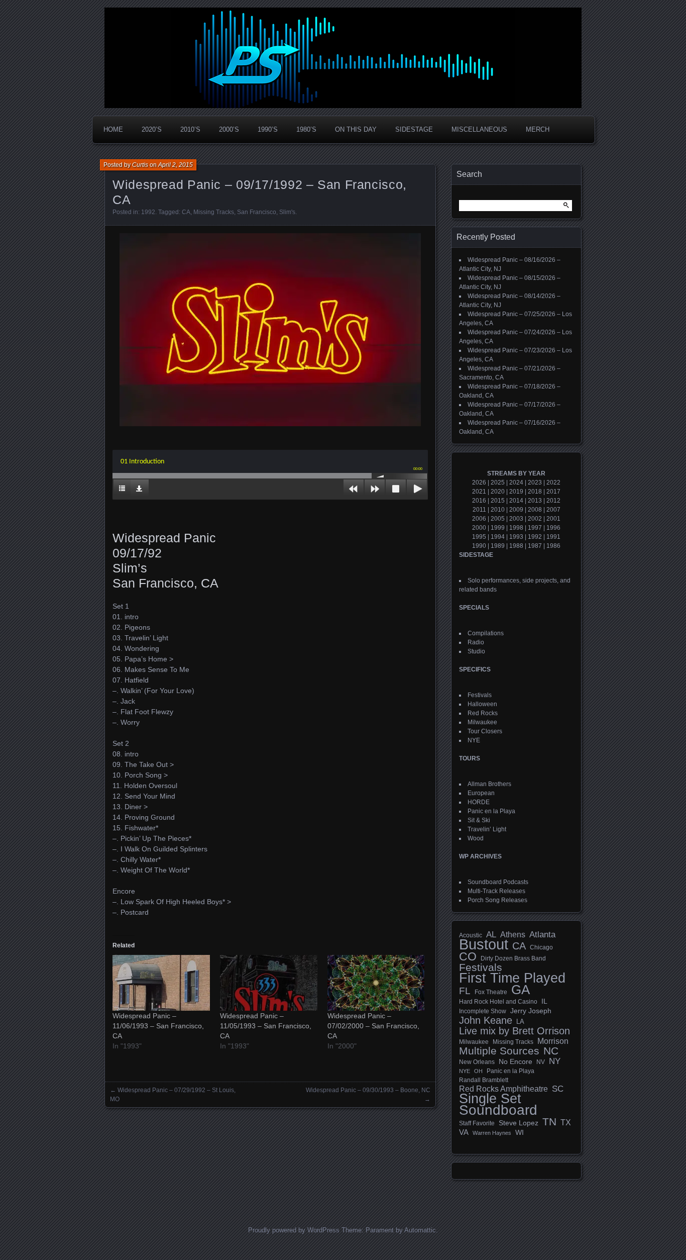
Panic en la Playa (491, 811)
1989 (498, 545)
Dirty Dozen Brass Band (513, 958)
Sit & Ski (479, 820)
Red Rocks (483, 713)
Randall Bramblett (483, 1080)
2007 (553, 509)
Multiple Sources (499, 1050)
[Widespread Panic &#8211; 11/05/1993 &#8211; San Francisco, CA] (268, 983)
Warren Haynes (492, 1133)
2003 (516, 518)
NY (554, 1061)
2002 (535, 518)
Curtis (140, 164)
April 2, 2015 (175, 164)
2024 (516, 482)
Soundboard (498, 1110)
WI (519, 1132)
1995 (479, 536)
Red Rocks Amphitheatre (503, 1089)
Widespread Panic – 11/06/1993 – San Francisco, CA (158, 1026)
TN (549, 1121)
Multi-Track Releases (496, 891)
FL (465, 991)
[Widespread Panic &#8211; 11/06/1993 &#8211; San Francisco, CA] (161, 983)
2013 (535, 500)
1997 (535, 527)
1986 (553, 545)
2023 (535, 482)
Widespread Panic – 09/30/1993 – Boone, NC (368, 1090)
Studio (476, 651)
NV (540, 1062)
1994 (498, 536)
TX (565, 1122)
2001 (553, 518)
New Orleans (477, 1061)
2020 (498, 491)
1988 (516, 545)
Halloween (482, 704)
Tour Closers (485, 731)
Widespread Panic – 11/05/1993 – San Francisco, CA (265, 1026)
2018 (535, 491)
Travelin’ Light (487, 829)
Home (113, 129)
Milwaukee (482, 722)
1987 (535, 545)
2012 (553, 500)
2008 (535, 509)
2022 (553, 482)
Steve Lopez (518, 1123)
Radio (476, 642)
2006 (479, 518)
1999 (498, 527)
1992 (148, 212)
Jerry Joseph (530, 1011)
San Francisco (256, 212)
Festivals (480, 695)
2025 (498, 482)
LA (520, 1021)
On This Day (356, 129)
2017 (553, 491)
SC (557, 1089)
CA (186, 212)
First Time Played (512, 978)
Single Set (490, 1098)
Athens (512, 934)
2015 (498, 500)
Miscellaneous (479, 129)
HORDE (479, 802)
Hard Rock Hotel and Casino (498, 1002)
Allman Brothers (489, 784)
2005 (498, 518)
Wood (476, 838)
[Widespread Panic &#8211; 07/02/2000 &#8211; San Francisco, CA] (376, 983)
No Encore (515, 1061)
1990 (479, 545)
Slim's (287, 212)
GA (520, 989)
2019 (516, 491)
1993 (516, 536)
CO (468, 956)
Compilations (486, 633)
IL (544, 1001)
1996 (553, 527)
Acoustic (470, 935)
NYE (474, 740)
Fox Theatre (491, 992)
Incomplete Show (482, 1011)
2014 (516, 500)
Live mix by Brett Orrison (514, 1030)
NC (550, 1050)
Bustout (483, 944)
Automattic (420, 1230)
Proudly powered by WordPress (293, 1230)
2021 (479, 491)
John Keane (485, 1020)
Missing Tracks (213, 212)
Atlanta (542, 934)
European (481, 793)
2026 (479, 482)
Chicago (541, 947)
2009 (516, 509)
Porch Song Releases (497, 900)
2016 (479, 500)
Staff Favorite (477, 1123)
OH (478, 1071)
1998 (516, 527)
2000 (479, 527)
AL (491, 934)
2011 (479, 509)
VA (464, 1132)
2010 (498, 509)
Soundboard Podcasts (498, 882)
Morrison (552, 1041)
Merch (537, 129)
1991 (553, 536)
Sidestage (414, 129)
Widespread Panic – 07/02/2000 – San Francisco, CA (373, 1026)
